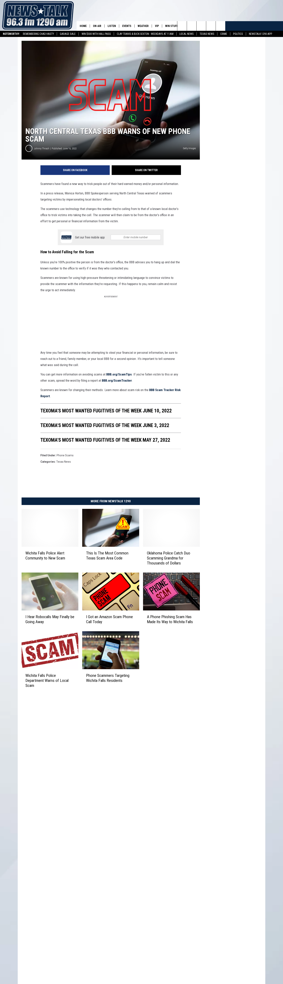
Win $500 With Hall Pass (96, 33)
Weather (143, 26)
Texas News (207, 33)
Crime (223, 33)
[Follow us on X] (220, 26)
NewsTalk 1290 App (260, 33)
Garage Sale (68, 33)
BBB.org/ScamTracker (117, 380)
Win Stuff (171, 26)
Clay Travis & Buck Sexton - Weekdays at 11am (145, 33)
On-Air (97, 26)
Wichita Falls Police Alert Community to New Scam (45, 555)
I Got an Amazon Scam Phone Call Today (109, 619)
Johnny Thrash (41, 148)
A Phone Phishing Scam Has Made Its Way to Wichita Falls (170, 619)
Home (83, 26)
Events (126, 26)
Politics (238, 33)
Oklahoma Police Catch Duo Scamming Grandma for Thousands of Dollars (168, 558)
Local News (186, 33)
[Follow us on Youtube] (211, 26)
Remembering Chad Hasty (38, 33)
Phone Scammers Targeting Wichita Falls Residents (107, 678)
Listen (112, 26)
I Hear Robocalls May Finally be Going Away (49, 619)
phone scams (65, 455)
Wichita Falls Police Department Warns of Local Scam (47, 680)
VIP (157, 26)
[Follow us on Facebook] (201, 26)
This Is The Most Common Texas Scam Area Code (107, 555)
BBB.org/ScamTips (119, 374)
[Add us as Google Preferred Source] (191, 26)
